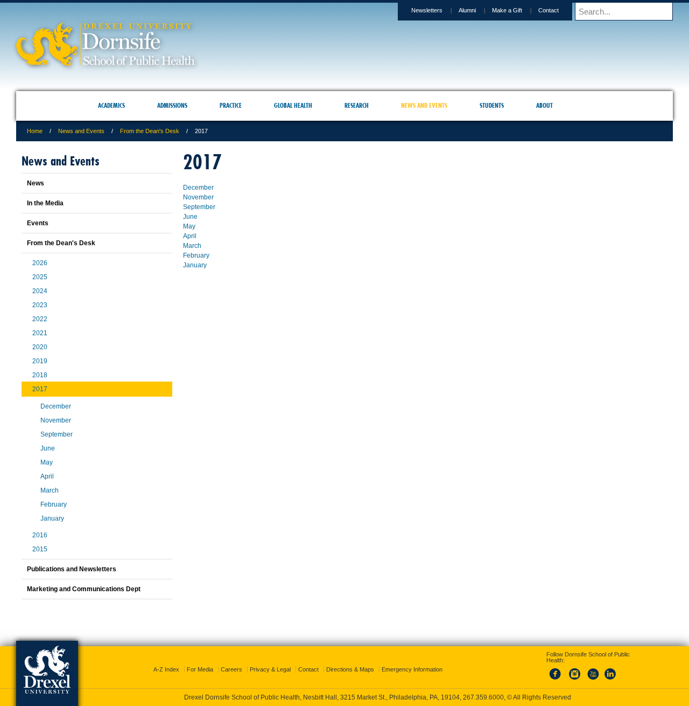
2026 (39, 263)
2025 (39, 277)
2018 (39, 375)
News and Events (81, 131)
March (192, 246)
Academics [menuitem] (111, 105)
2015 (39, 549)
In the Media (45, 203)
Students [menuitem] (492, 105)
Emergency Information (412, 659)
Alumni (467, 10)
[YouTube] (593, 670)
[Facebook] (557, 670)
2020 (39, 347)
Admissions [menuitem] (172, 105)
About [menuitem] (544, 105)
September (199, 207)
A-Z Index (166, 659)
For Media (200, 659)
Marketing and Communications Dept (83, 589)
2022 (39, 319)
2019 (39, 361)
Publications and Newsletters (71, 569)
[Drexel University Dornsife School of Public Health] (105, 62)
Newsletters (426, 10)
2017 (39, 389)
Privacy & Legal (270, 659)
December (198, 187)
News (35, 183)
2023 (39, 305)
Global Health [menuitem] (293, 105)
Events (37, 223)
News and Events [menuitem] (424, 105)
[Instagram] (575, 670)
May (189, 226)
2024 (39, 291)
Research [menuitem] (356, 105)
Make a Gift (507, 10)
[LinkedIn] (610, 670)
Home (35, 131)
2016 (39, 535)
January (195, 265)
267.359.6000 (344, 697)
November (198, 197)
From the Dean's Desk (149, 131)
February (196, 255)
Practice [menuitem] (231, 105)
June (190, 216)
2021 (39, 333)
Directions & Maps (350, 659)
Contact (548, 10)
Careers (231, 659)
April (189, 236)
